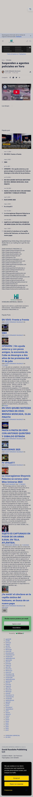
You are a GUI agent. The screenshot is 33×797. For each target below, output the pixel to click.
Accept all (16, 778)
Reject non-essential (16, 784)
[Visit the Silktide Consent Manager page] (26, 790)
